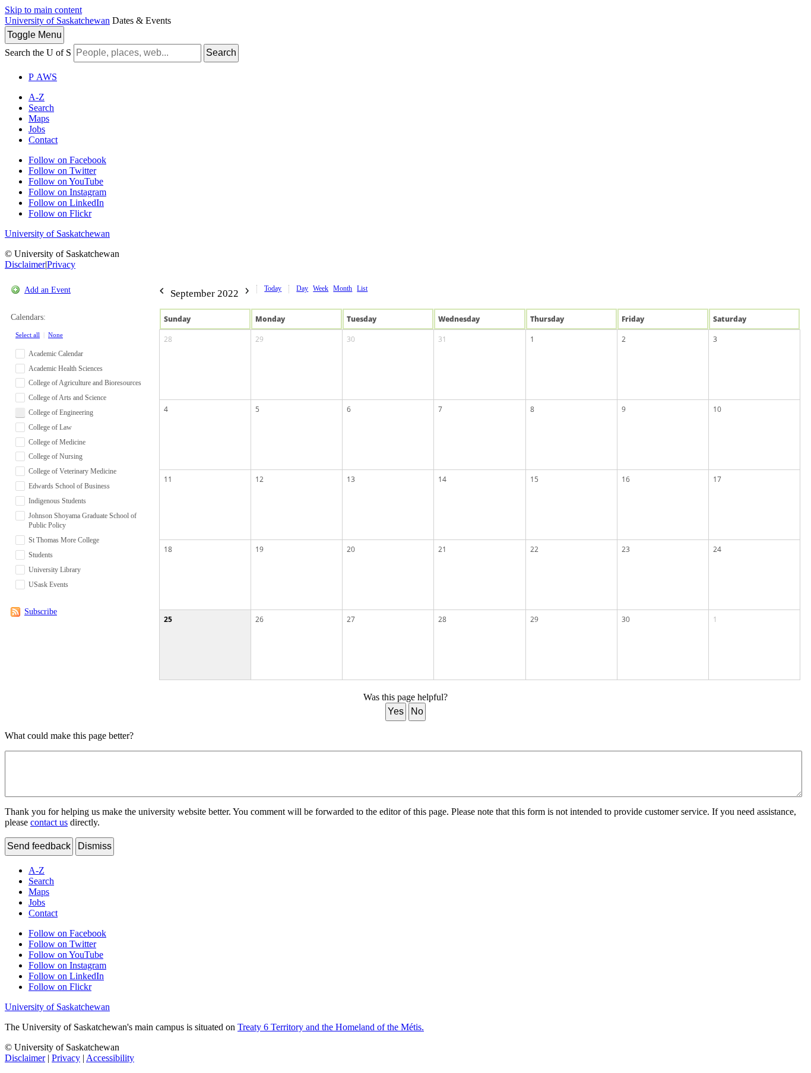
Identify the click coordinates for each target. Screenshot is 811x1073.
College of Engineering (60, 412)
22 (534, 549)
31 (442, 339)
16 (626, 479)
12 (259, 479)
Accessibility (110, 1058)
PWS (42, 77)
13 (351, 479)
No (417, 711)
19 (259, 549)
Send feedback (39, 846)
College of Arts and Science (67, 397)
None (55, 334)
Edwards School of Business (69, 486)
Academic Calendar (55, 354)
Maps (38, 118)
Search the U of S (38, 52)
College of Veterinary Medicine (72, 471)
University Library (54, 570)
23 (626, 549)
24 (717, 549)
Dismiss (95, 846)
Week (320, 288)
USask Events (48, 584)
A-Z (36, 97)
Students (40, 555)
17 (717, 479)
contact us (49, 822)
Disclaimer (25, 264)
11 (168, 479)
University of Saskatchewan (57, 20)
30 (351, 339)
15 (534, 479)
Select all (27, 334)
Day (302, 288)
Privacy (61, 264)
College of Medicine (56, 442)
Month (342, 288)
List (362, 288)
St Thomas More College (63, 540)
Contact (43, 140)
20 (351, 549)
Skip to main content (43, 10)
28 (168, 339)
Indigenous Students (57, 501)
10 (717, 409)
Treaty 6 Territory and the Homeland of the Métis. (330, 1027)
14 (442, 479)
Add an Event (47, 289)
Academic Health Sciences (65, 368)
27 (351, 619)
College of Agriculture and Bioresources (84, 383)
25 (168, 619)
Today (272, 288)
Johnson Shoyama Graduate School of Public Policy (82, 521)
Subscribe (40, 611)
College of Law (50, 427)
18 (168, 549)
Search (221, 52)
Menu (34, 35)
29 (259, 339)
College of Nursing (55, 456)
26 (259, 619)
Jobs (36, 129)
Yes (396, 711)
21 (442, 549)
